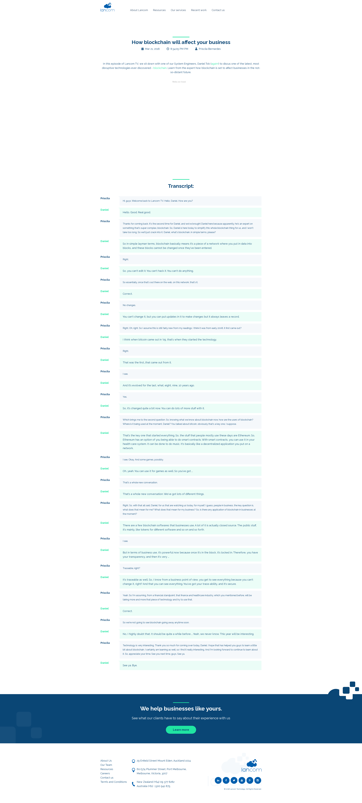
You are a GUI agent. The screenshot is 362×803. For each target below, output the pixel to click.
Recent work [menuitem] (199, 10)
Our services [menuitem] (178, 10)
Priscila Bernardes (210, 48)
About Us (106, 760)
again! (214, 63)
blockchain (160, 67)
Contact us (106, 777)
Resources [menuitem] (159, 10)
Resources (106, 769)
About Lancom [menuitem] (139, 10)
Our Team (106, 764)
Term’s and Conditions (113, 781)
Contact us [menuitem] (218, 10)
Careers (105, 773)
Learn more (181, 729)
